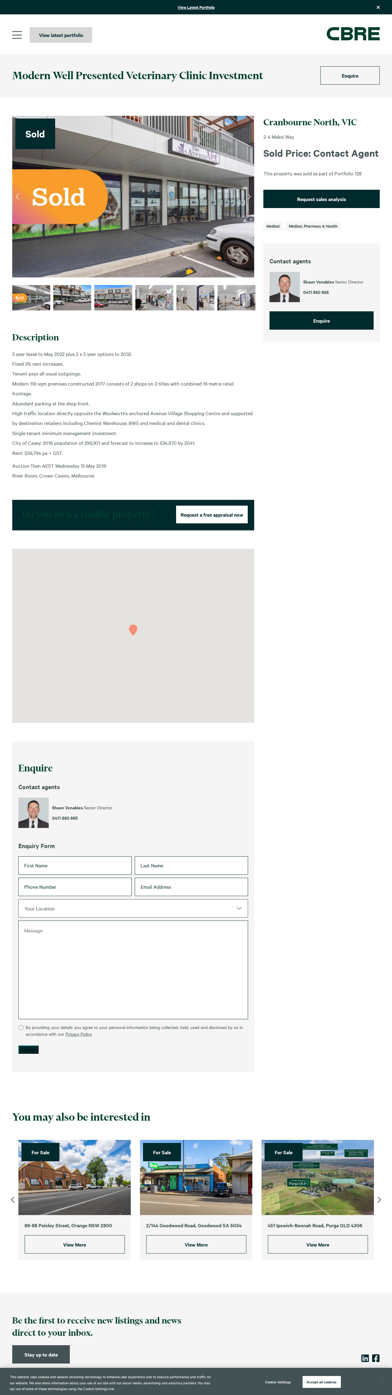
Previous (17, 196)
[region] (196, 1381)
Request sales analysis (321, 199)
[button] (133, 630)
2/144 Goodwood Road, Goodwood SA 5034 (194, 1225)
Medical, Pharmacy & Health (313, 226)
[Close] (382, 1381)
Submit (28, 1049)
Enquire (350, 75)
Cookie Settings (278, 1381)
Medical (273, 226)
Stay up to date (41, 1354)
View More (74, 1244)
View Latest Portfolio (196, 7)
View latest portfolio (61, 34)
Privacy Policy (79, 1034)
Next (249, 196)
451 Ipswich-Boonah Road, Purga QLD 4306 (315, 1225)
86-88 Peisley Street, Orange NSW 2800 (68, 1225)
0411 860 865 (65, 818)
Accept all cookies (321, 1381)
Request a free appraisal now (212, 514)
